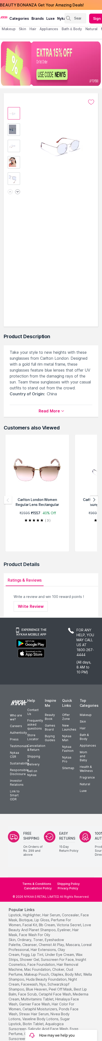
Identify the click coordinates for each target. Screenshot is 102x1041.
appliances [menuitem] (49, 29)
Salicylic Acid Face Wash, (48, 1029)
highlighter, (32, 915)
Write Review (31, 606)
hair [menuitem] (32, 29)
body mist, (73, 974)
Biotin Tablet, (33, 1024)
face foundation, (41, 964)
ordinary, (24, 940)
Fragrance (87, 777)
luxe (50, 18)
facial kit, (30, 925)
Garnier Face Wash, (35, 1004)
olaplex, (57, 974)
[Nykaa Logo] (4, 17)
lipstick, (15, 915)
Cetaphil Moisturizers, (40, 1009)
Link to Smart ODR (15, 795)
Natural (85, 784)
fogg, (25, 954)
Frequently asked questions (35, 724)
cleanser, (30, 945)
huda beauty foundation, (46, 979)
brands (37, 18)
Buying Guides (50, 738)
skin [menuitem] (22, 29)
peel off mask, (61, 989)
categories (19, 18)
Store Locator (33, 737)
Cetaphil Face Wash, (55, 994)
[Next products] (94, 500)
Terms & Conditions (36, 884)
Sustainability (19, 763)
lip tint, (37, 954)
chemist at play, (52, 945)
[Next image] (17, 192)
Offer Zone (66, 717)
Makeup (86, 715)
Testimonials (19, 746)
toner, (38, 940)
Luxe (83, 791)
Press (14, 739)
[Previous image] (10, 192)
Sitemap (68, 768)
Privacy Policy (68, 888)
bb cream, (47, 925)
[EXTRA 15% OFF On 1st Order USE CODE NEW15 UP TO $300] (51, 63)
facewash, (29, 984)
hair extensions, (44, 949)
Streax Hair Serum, (34, 1014)
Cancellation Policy (38, 888)
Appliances (88, 745)
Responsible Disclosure (19, 772)
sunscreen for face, (58, 959)
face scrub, (28, 994)
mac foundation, (37, 969)
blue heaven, (37, 989)
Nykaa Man (66, 738)
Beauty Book (50, 717)
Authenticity (18, 732)
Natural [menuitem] (91, 29)
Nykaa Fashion (68, 749)
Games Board (50, 727)
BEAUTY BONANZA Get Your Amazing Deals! (42, 4)
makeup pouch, (37, 974)
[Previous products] (8, 500)
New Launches (69, 727)
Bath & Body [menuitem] (72, 29)
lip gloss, (42, 920)
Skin (83, 721)
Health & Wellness (86, 769)
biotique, (26, 920)
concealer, (71, 915)
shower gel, (30, 959)
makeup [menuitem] (8, 29)
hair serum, (51, 915)
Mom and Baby (83, 756)
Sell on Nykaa (32, 773)
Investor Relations (17, 782)
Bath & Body (84, 737)
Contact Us (33, 712)
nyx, (43, 984)
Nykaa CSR (14, 754)
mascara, (73, 945)
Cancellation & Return (36, 748)
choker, (58, 969)
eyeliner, (64, 930)
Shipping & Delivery (33, 760)
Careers (16, 726)
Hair (83, 728)
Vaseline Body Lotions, (40, 1019)
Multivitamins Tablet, (37, 999)
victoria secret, (69, 925)
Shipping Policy (68, 884)
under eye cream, (60, 954)
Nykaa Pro (66, 759)
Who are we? (16, 717)
